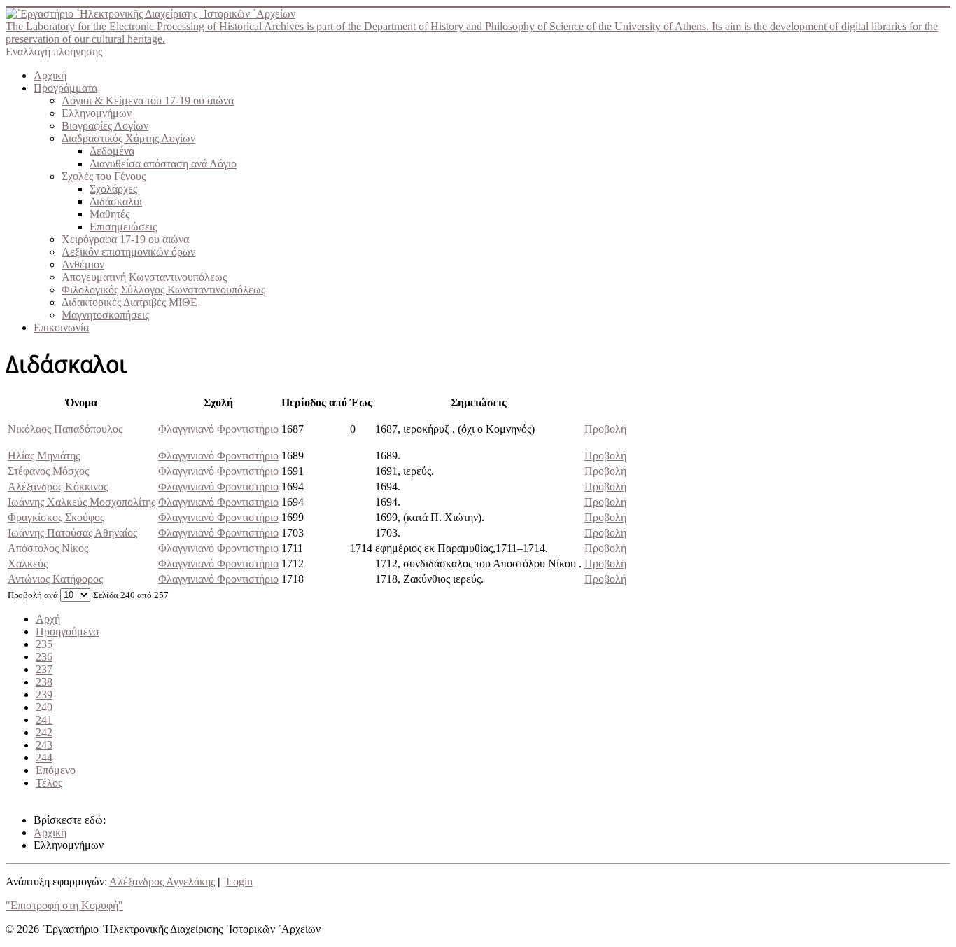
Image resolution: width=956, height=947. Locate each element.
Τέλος (49, 783)
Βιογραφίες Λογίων (105, 126)
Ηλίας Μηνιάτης (44, 456)
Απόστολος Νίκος (48, 548)
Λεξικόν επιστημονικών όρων (128, 252)
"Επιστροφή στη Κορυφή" (64, 905)
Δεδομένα (112, 151)
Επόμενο (56, 770)
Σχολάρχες (113, 189)
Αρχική (50, 75)
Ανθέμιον (83, 264)
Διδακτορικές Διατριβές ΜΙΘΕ (129, 302)
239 (44, 694)
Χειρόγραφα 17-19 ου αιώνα (125, 239)
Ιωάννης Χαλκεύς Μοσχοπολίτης (81, 502)
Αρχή (48, 619)
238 (44, 682)
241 (44, 720)
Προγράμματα (65, 88)
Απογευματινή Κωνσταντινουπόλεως (144, 277)
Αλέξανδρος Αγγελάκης (162, 881)
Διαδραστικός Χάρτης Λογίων (128, 138)
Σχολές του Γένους (104, 176)
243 (44, 745)
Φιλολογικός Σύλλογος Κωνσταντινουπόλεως (163, 290)
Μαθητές (109, 214)
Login (239, 881)
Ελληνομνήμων (97, 113)
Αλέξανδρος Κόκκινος (58, 486)
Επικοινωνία (61, 327)
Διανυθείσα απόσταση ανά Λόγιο (163, 164)
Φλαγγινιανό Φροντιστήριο (218, 429)
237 (44, 669)
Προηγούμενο (67, 631)
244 (44, 757)
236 (44, 657)
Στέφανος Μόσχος (48, 471)
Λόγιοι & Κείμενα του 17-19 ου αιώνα (148, 100)
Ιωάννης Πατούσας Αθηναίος (72, 533)
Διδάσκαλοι (116, 201)
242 (44, 732)
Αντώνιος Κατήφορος (55, 579)
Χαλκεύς (28, 563)
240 (44, 707)
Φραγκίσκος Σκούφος (56, 517)
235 (44, 644)
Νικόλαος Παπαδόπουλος (65, 429)
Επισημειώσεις (123, 227)
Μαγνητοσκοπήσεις (105, 315)
